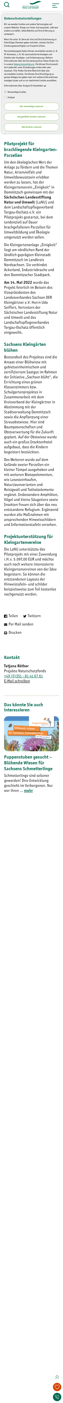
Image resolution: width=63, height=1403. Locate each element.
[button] (55, 5)
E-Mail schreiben (17, 681)
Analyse (11, 97)
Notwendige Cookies (16, 92)
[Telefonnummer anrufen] (57, 1397)
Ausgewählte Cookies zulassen (31, 117)
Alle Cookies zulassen (31, 127)
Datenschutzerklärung (24, 64)
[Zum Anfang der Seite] (57, 1377)
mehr (28, 791)
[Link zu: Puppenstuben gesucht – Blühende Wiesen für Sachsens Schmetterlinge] (31, 733)
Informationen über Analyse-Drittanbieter (23, 86)
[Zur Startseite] (31, 5)
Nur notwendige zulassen (31, 106)
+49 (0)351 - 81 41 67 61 (23, 676)
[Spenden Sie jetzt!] (57, 1387)
